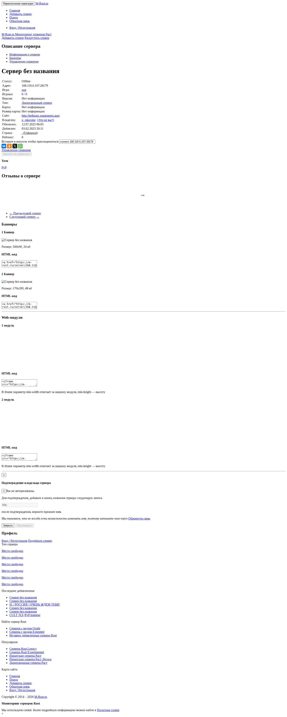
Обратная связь (19, 21)
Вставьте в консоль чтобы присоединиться (30, 141)
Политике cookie (108, 710)
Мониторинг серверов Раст (27, 34)
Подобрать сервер (40, 540)
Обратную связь (139, 518)
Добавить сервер (20, 14)
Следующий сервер (24, 216)
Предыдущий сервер (25, 213)
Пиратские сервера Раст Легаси (30, 659)
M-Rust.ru (42, 3)
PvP (4, 167)
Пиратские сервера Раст (25, 655)
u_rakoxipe (29, 120)
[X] (14, 146)
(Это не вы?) (45, 120)
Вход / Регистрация (22, 27)
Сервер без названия (23, 597)
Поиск (13, 17)
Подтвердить (24, 525)
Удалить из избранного (16, 154)
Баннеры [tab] (15, 58)
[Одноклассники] (9, 146)
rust (24, 90)
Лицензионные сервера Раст (28, 662)
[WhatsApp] (20, 146)
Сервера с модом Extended (26, 632)
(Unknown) (30, 133)
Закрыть (8, 525)
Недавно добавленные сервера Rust (33, 635)
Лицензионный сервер (37, 102)
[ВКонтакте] (4, 146)
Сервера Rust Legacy (23, 648)
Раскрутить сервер (37, 37)
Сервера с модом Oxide (24, 628)
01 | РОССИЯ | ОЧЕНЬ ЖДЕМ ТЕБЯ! (34, 604)
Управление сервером (23, 61)
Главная (14, 10)
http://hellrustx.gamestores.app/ (41, 115)
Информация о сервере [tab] (24, 54)
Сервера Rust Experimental (26, 652)
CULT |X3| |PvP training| (24, 615)
